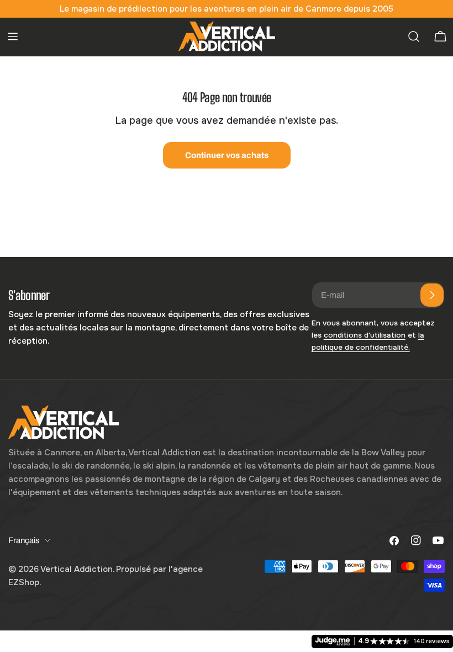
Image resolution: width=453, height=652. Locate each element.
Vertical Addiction (76, 569)
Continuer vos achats (226, 155)
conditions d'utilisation (364, 335)
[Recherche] (414, 36)
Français (24, 540)
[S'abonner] (432, 295)
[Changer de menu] (13, 36)
